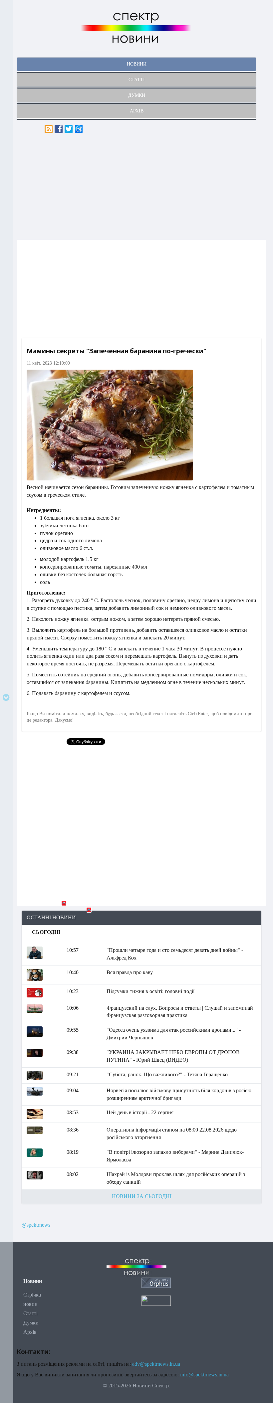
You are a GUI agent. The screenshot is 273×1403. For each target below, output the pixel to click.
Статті (30, 1313)
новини (136, 64)
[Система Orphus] (156, 1282)
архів (136, 110)
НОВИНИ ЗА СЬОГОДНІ (141, 1196)
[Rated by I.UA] (156, 1300)
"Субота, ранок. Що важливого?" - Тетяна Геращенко (167, 1074)
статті (137, 79)
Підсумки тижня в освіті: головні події (150, 991)
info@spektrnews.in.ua (204, 1374)
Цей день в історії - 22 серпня (140, 1112)
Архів (30, 1332)
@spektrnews (36, 1225)
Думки (31, 1322)
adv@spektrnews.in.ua (156, 1364)
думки (136, 95)
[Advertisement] (141, 186)
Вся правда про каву (130, 972)
